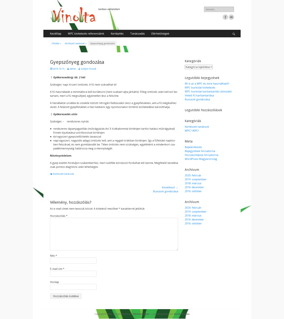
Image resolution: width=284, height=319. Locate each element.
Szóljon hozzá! (88, 68)
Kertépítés (117, 33)
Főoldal (56, 43)
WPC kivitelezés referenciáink (86, 33)
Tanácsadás (137, 33)
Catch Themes (181, 313)
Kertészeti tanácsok (76, 43)
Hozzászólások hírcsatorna (201, 155)
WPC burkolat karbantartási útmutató (208, 91)
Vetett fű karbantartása (199, 95)
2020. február (193, 175)
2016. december (194, 187)
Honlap (54, 282)
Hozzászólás (59, 216)
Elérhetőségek (160, 33)
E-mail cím (57, 269)
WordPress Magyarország (201, 159)
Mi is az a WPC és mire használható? (207, 83)
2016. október (193, 191)
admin (73, 68)
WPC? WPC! (192, 130)
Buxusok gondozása (197, 99)
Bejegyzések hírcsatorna (200, 151)
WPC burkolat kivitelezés (200, 87)
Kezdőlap (55, 33)
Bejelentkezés (193, 147)
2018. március (193, 183)
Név (53, 255)
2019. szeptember (196, 179)
